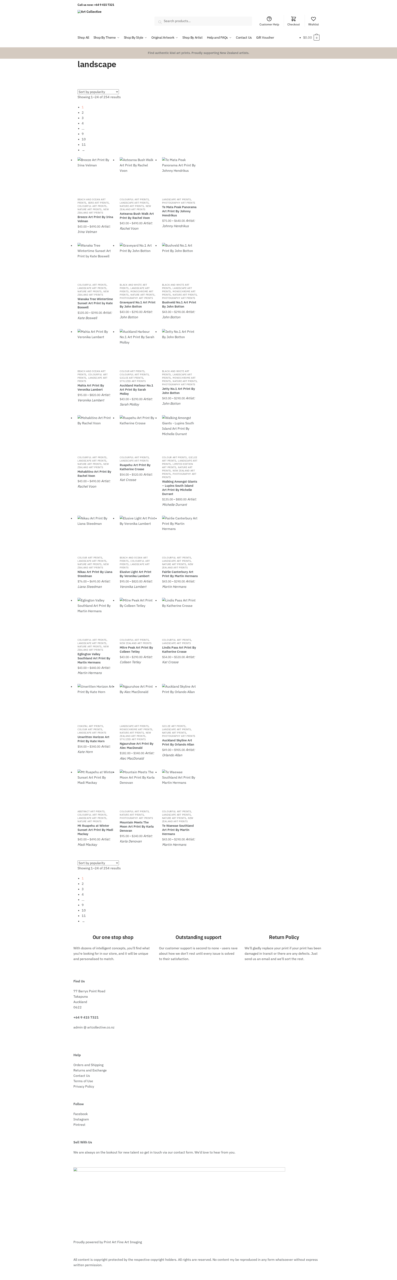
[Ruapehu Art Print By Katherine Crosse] (138, 433)
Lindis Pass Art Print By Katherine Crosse (179, 649)
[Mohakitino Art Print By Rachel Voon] (96, 433)
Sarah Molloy (129, 404)
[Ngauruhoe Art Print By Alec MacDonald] (138, 702)
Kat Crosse (128, 480)
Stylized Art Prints (133, 381)
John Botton (129, 317)
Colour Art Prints (132, 371)
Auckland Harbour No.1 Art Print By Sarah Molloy (136, 389)
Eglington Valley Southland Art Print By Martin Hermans (94, 658)
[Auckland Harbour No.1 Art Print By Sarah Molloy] (138, 347)
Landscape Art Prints (134, 202)
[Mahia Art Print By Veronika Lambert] (96, 347)
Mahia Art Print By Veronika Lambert (91, 387)
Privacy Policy (83, 1086)
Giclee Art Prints (131, 377)
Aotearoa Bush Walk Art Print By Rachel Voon (137, 216)
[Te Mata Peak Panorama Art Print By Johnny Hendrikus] (180, 175)
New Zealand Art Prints (93, 211)
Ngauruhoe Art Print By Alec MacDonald (136, 746)
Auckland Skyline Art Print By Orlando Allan (178, 742)
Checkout (293, 24)
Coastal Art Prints (90, 726)
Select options (95, 239)
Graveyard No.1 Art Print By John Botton (137, 304)
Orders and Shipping (88, 1065)
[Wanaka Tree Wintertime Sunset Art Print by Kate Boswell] (96, 261)
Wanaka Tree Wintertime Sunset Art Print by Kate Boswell (95, 303)
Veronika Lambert (91, 400)
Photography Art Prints (178, 202)
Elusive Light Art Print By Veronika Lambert (135, 574)
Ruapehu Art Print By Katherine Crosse (135, 467)
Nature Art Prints (90, 209)
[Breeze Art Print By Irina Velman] (96, 175)
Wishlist (313, 24)
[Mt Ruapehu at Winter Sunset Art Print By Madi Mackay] (96, 787)
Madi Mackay (87, 844)
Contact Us (81, 1076)
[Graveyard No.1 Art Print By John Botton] (138, 261)
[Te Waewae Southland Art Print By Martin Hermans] (180, 787)
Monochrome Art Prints (136, 729)
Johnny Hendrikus (175, 226)
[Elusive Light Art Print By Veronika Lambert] (138, 534)
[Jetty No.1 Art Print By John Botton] (180, 347)
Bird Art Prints (98, 202)
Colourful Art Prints (92, 206)
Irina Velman (87, 232)
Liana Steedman (90, 587)
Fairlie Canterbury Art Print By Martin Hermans (180, 574)
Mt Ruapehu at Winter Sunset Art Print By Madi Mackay (95, 830)
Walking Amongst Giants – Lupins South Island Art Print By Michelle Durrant (179, 488)
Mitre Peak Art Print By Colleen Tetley (136, 649)
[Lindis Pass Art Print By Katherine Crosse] (180, 616)
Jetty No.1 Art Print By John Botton (178, 391)
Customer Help (269, 24)
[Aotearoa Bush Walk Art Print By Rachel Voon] (138, 175)
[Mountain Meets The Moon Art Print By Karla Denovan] (138, 787)
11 (84, 144)
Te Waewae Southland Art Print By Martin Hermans (178, 830)
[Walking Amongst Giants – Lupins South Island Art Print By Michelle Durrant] (180, 433)
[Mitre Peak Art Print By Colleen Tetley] (138, 616)
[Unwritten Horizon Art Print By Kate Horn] (96, 702)
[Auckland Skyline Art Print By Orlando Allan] (180, 702)
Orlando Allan (172, 755)
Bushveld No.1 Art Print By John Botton (179, 304)
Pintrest (79, 1125)
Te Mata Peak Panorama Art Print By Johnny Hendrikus (179, 211)
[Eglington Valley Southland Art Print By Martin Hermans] (96, 616)
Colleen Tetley (130, 662)
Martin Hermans (174, 587)
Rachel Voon (129, 228)
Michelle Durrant (174, 504)
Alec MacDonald (132, 758)
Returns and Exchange (90, 1070)
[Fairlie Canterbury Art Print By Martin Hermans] (180, 534)
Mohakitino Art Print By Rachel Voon (94, 474)
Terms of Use (83, 1081)
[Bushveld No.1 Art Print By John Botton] (180, 261)
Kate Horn (85, 752)
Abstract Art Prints (91, 811)
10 (84, 139)
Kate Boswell (87, 318)
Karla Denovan (131, 841)
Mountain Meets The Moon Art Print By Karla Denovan (137, 826)
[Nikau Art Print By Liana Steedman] (96, 534)
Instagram (81, 1119)
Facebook (80, 1114)
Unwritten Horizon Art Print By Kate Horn (93, 739)
